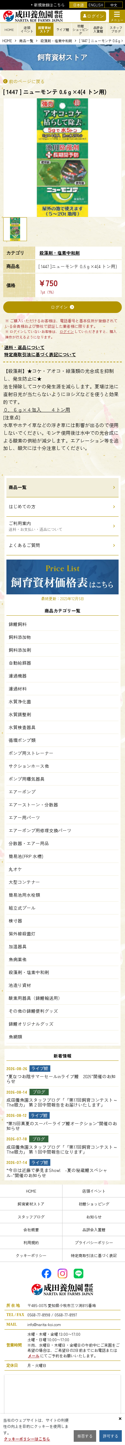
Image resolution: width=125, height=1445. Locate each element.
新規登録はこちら (49, 5)
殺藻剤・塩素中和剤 (56, 41)
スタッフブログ (31, 1216)
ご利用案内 (36, 526)
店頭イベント (93, 1191)
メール (33, 1355)
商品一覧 (26, 41)
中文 (113, 4)
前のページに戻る (27, 81)
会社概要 (31, 1229)
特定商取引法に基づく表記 (94, 1255)
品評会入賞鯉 (93, 1229)
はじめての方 (22, 506)
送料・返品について (24, 347)
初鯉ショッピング (94, 1203)
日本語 (78, 4)
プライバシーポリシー (94, 1242)
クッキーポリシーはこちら (27, 1438)
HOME (9, 29)
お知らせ (94, 1216)
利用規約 (31, 1242)
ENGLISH (95, 4)
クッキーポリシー (31, 1255)
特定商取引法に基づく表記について (40, 354)
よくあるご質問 (24, 545)
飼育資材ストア (31, 1203)
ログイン (59, 307)
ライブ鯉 (62, 29)
